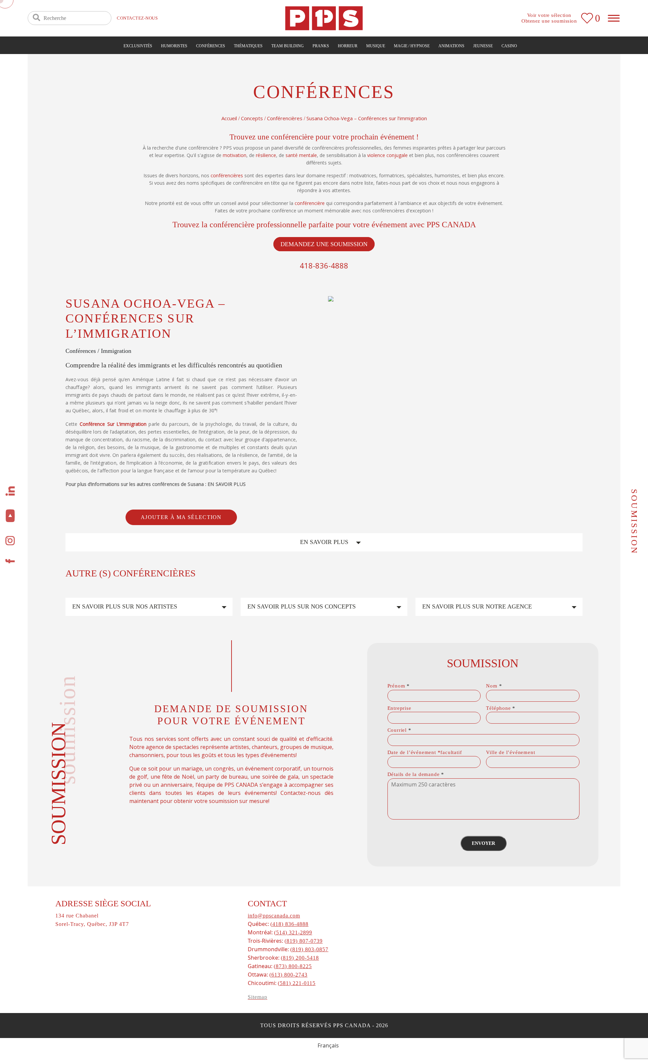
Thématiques (248, 46)
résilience (266, 155)
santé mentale (301, 155)
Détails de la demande (415, 774)
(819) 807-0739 (304, 941)
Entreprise (399, 708)
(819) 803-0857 (309, 949)
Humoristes (174, 46)
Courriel (399, 730)
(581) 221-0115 (297, 983)
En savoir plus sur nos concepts (301, 606)
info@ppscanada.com (274, 915)
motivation (234, 155)
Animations (451, 46)
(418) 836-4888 (289, 924)
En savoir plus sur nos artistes (124, 606)
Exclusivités (138, 46)
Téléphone (500, 708)
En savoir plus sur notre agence (477, 606)
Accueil (229, 118)
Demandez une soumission (324, 244)
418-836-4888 (324, 265)
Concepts (252, 118)
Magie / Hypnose (412, 46)
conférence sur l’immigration (113, 424)
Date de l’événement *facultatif (424, 752)
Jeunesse (483, 46)
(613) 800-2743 (288, 975)
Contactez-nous (137, 18)
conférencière (310, 203)
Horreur (347, 46)
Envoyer (483, 843)
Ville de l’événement (510, 752)
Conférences (210, 46)
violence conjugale (387, 155)
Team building (287, 46)
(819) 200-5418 (300, 958)
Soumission (634, 521)
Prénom (398, 686)
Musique (375, 46)
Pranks (321, 46)
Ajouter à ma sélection (181, 517)
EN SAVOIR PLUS (324, 542)
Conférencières (284, 118)
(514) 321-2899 (293, 932)
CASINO (509, 46)
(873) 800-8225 (293, 966)
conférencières (227, 175)
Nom (494, 686)
